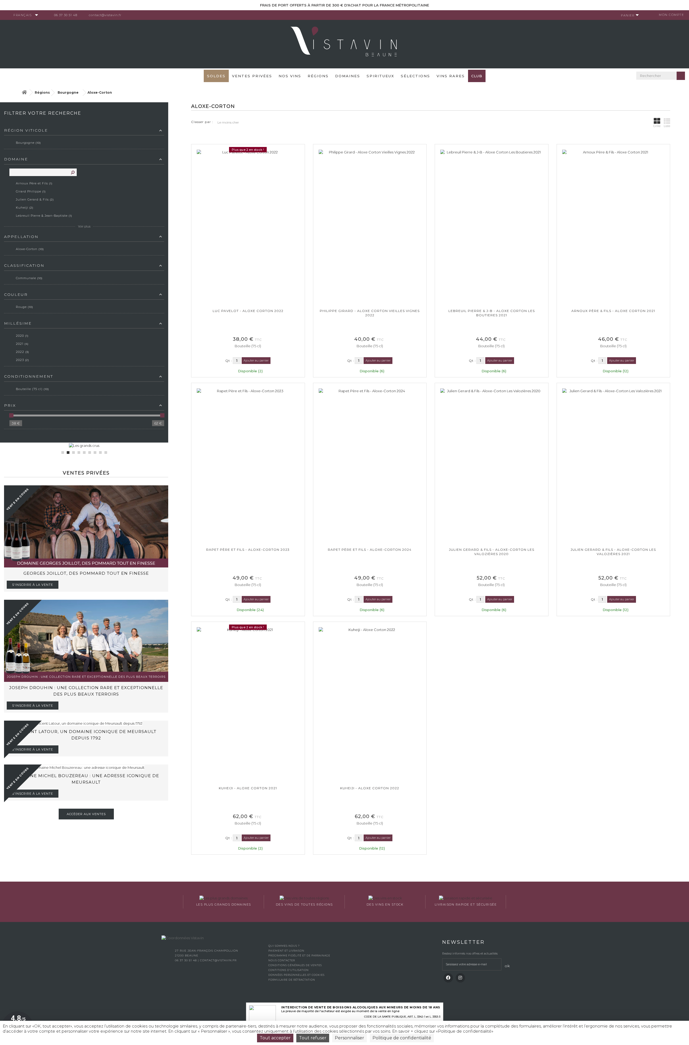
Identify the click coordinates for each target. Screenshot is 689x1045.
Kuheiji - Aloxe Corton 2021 (248, 788)
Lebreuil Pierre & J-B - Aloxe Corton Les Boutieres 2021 (491, 313)
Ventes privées (252, 76)
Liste (667, 126)
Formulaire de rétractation (291, 979)
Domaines (347, 76)
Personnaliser (349, 1037)
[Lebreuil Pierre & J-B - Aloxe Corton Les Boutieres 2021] (491, 226)
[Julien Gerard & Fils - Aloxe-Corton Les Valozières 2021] (613, 465)
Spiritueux (380, 76)
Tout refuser (312, 1037)
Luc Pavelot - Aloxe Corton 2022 (248, 311)
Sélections (415, 76)
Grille (656, 126)
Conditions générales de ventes (295, 965)
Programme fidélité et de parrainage (299, 955)
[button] (63, 452)
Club (476, 76)
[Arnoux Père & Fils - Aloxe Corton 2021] (613, 226)
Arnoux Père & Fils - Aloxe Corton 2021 (613, 311)
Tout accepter (275, 1037)
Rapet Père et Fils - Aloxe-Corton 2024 (370, 550)
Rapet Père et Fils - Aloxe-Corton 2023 (248, 550)
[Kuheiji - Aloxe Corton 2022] (370, 704)
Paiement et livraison (286, 950)
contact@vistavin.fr (105, 15)
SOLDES (216, 76)
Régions (318, 76)
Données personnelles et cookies (296, 974)
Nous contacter (281, 960)
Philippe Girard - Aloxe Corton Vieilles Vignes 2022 (370, 313)
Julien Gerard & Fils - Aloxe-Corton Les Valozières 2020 (491, 552)
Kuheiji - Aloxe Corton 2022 (369, 788)
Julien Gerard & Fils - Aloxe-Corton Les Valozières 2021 (613, 552)
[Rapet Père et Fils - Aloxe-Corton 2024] (370, 465)
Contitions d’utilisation (288, 970)
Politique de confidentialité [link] (401, 1037)
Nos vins (290, 76)
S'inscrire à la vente (32, 585)
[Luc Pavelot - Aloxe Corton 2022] (248, 226)
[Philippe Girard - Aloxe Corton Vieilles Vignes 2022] (370, 226)
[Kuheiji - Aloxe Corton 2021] (248, 704)
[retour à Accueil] (24, 92)
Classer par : (202, 122)
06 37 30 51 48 (65, 15)
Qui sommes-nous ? (284, 945)
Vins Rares (451, 76)
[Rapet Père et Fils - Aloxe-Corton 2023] (248, 465)
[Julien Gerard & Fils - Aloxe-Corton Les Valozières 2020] (491, 465)
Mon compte (671, 15)
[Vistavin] (344, 43)
